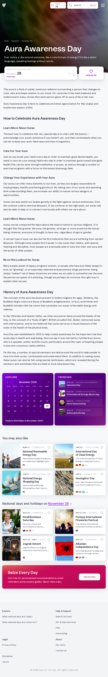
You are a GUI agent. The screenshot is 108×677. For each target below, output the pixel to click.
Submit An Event (64, 616)
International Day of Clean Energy (86, 453)
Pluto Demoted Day (76, 403)
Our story (60, 645)
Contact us (61, 650)
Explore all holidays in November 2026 (24, 421)
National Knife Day (76, 413)
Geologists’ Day (85, 478)
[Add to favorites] (49, 447)
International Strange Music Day (83, 394)
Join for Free (89, 577)
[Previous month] (7, 382)
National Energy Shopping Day (32, 480)
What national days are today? (17, 616)
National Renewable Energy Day (35, 453)
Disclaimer (7, 656)
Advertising (61, 633)
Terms (5, 661)
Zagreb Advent (32, 543)
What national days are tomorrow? (19, 622)
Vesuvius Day (73, 385)
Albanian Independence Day (87, 545)
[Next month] (48, 382)
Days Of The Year (47, 670)
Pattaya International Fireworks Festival (89, 518)
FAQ (58, 627)
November (15, 41)
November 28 (27, 41)
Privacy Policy (9, 645)
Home (6, 41)
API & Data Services (66, 622)
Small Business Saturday (32, 518)
